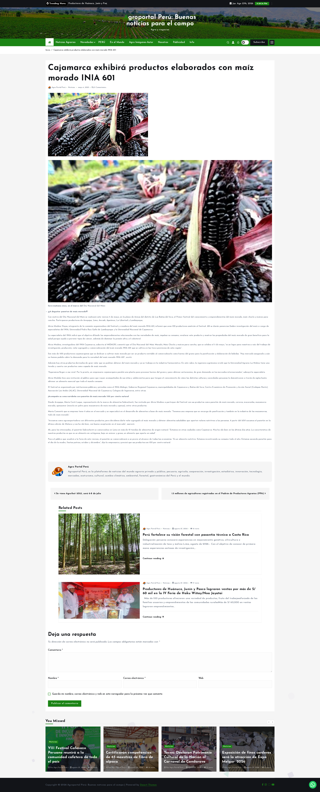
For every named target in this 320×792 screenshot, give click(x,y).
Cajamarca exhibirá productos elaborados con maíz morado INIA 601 (85, 50)
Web (200, 678)
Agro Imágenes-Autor (141, 42)
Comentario (55, 650)
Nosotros (163, 42)
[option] (73, 749)
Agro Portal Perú (59, 87)
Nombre (53, 678)
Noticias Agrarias (66, 42)
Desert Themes (148, 785)
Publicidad (179, 42)
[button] (269, 722)
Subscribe (259, 42)
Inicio (48, 50)
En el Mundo (117, 42)
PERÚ (101, 42)
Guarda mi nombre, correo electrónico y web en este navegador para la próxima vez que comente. (107, 694)
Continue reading (152, 558)
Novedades (86, 42)
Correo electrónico (134, 678)
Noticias (71, 87)
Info (192, 42)
